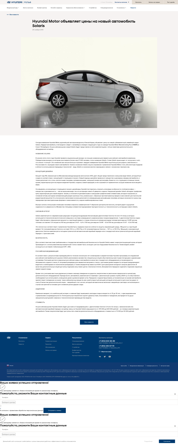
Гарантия (48, 344)
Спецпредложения (107, 8)
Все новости (14, 14)
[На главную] (14, 2)
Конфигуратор (42, 8)
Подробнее (148, 441)
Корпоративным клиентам (80, 355)
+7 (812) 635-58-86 (107, 341)
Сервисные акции (51, 341)
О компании (121, 8)
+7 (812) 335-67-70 (106, 346)
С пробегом (93, 8)
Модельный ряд (12, 8)
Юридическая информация (137, 365)
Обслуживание (50, 347)
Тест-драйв (170, 2)
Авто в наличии (28, 8)
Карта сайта (124, 365)
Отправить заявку (54, 410)
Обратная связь (106, 351)
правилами (14, 410)
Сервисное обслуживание (74, 8)
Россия (11, 365)
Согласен (167, 441)
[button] (115, 2)
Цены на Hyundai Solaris (77, 309)
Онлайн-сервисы (56, 8)
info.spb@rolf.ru (75, 376)
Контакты (138, 2)
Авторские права (165, 365)
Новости (133, 8)
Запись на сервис (154, 2)
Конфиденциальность (152, 365)
